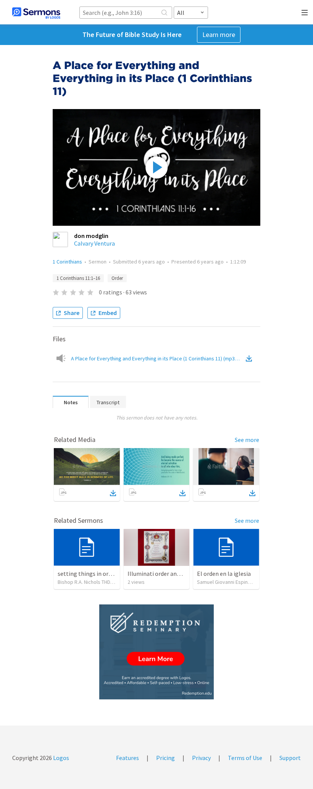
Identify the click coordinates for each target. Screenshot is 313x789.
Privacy (201, 758)
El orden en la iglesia (224, 573)
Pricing (165, 758)
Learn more (218, 34)
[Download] (113, 493)
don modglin (91, 235)
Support (290, 758)
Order (117, 278)
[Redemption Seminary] (156, 651)
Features (127, 758)
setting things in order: (88, 573)
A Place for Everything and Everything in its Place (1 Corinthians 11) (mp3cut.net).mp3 (157, 358)
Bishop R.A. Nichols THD (84, 581)
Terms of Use (245, 758)
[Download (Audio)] (250, 358)
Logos (60, 758)
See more (247, 440)
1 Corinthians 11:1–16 (78, 278)
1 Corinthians (67, 261)
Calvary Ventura (94, 243)
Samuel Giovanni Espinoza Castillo (235, 581)
